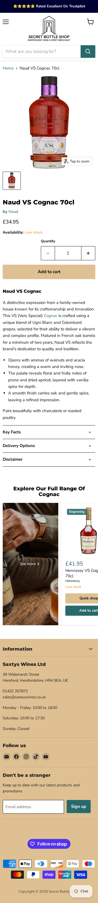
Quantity (48, 241)
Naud (13, 211)
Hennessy (72, 581)
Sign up (78, 807)
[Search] (88, 51)
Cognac (50, 315)
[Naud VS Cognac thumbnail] (11, 180)
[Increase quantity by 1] (88, 253)
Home (8, 68)
